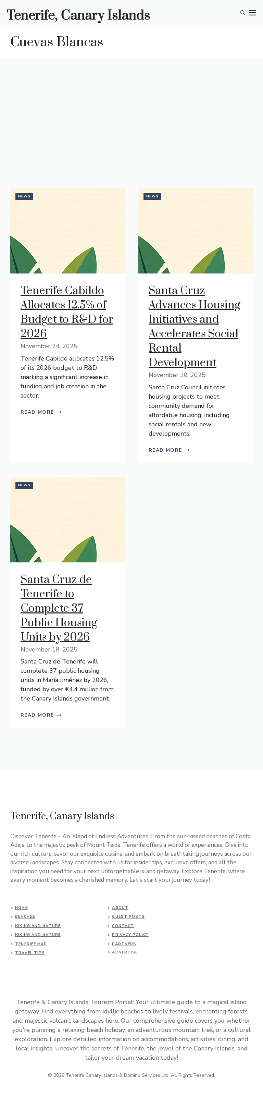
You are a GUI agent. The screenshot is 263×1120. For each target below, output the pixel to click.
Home (21, 907)
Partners (124, 944)
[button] (243, 13)
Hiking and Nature (38, 925)
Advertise (125, 952)
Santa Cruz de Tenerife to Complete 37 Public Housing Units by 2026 (59, 608)
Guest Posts (128, 916)
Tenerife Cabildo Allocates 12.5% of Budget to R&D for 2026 (67, 312)
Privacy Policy (130, 934)
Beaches (25, 916)
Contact (123, 925)
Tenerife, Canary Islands (78, 15)
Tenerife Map (31, 944)
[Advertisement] (131, 109)
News (24, 196)
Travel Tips (30, 952)
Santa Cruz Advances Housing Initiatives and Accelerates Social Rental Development (194, 327)
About (120, 907)
